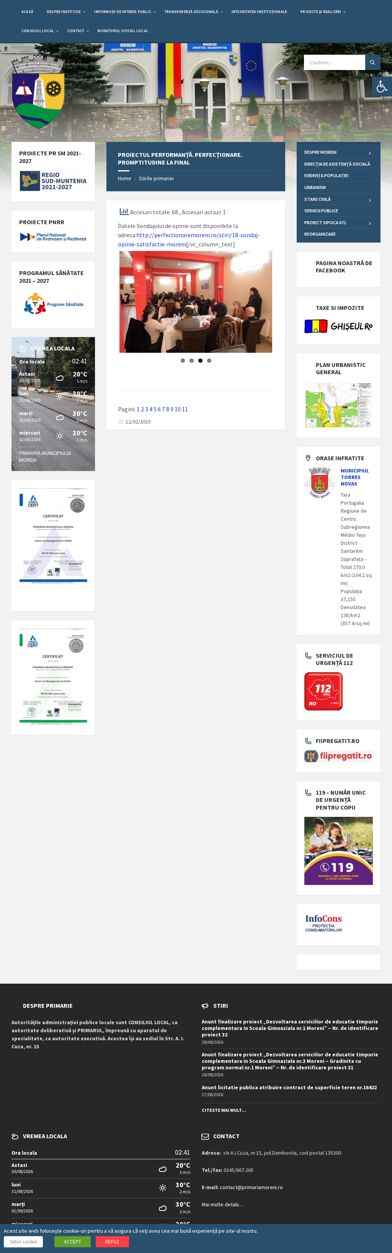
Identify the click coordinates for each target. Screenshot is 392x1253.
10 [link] (178, 421)
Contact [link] (75, 30)
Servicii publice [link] (321, 210)
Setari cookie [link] (23, 1241)
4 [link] (150, 421)
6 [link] (159, 421)
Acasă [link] (27, 11)
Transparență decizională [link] (191, 11)
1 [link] (138, 421)
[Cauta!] (373, 62)
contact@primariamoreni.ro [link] (251, 1187)
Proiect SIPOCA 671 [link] (325, 222)
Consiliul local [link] (37, 30)
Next (283, 308)
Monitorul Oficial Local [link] (123, 30)
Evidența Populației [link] (326, 175)
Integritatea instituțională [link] (259, 11)
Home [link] (124, 178)
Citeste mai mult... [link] (224, 1110)
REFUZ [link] (112, 1241)
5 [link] (155, 421)
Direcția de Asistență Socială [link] (337, 164)
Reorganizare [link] (320, 234)
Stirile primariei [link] (156, 178)
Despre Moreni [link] (320, 152)
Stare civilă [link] (317, 199)
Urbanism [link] (315, 187)
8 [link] (167, 421)
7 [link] (163, 421)
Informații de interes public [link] (122, 11)
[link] (382, 86)
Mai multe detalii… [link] (223, 1204)
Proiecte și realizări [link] (321, 11)
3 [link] (146, 421)
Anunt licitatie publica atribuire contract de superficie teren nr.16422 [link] (289, 1087)
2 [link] (142, 421)
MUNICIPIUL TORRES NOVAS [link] (355, 477)
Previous (108, 308)
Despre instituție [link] (64, 11)
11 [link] (185, 421)
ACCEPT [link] (72, 1241)
